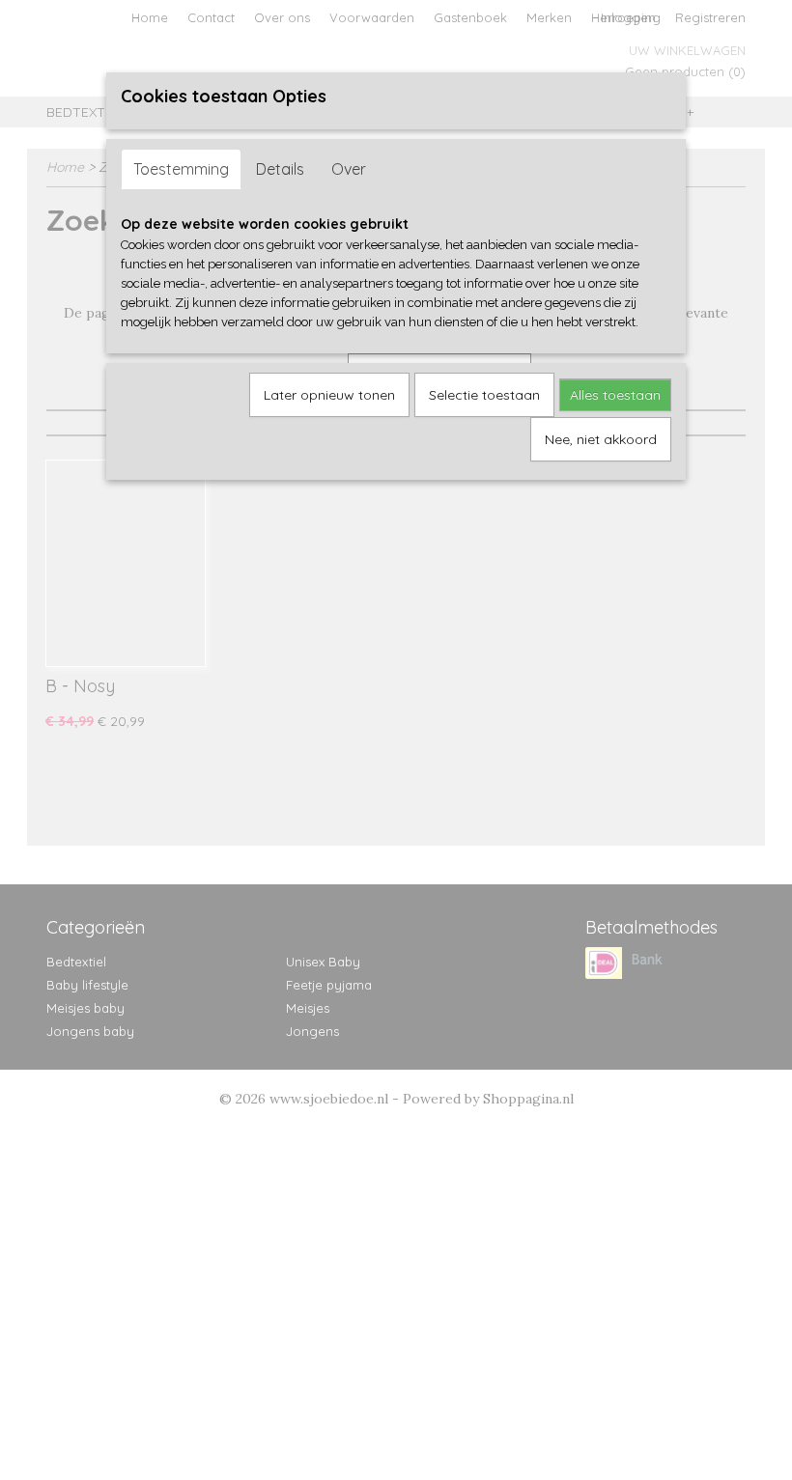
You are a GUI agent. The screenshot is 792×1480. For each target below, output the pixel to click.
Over (348, 169)
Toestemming (181, 169)
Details (280, 169)
